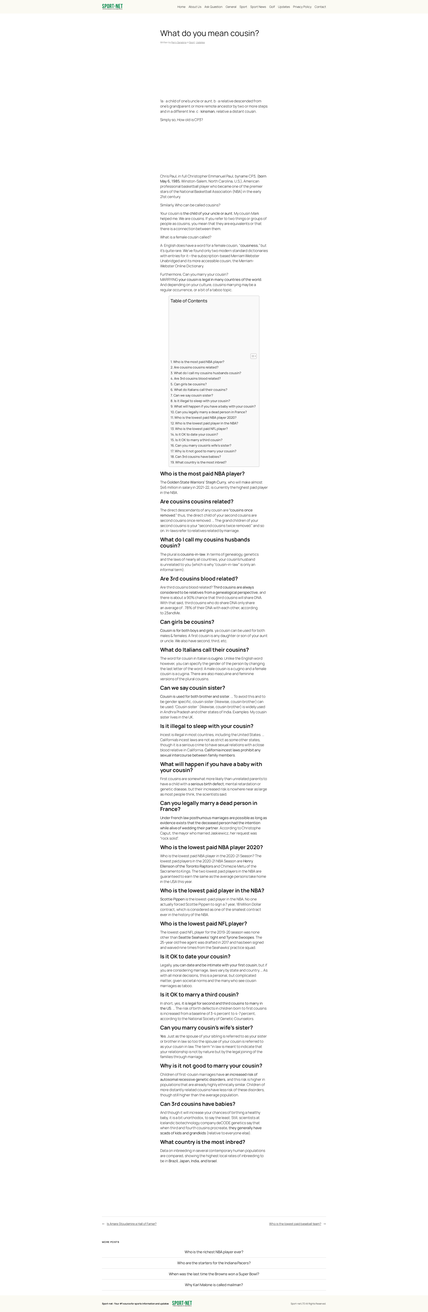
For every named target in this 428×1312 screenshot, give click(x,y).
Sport (192, 42)
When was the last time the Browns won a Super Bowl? (214, 1274)
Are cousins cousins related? (196, 367)
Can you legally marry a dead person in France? (211, 412)
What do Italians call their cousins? (200, 389)
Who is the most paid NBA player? (199, 361)
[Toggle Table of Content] (252, 356)
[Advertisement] (214, 72)
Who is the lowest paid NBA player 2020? (205, 417)
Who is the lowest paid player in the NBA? (206, 423)
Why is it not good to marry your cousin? (205, 451)
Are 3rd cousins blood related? (197, 378)
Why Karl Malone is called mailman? (214, 1285)
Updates (200, 42)
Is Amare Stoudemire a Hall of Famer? (131, 1224)
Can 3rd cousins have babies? (198, 456)
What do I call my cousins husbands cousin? (207, 373)
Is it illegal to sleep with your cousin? (202, 401)
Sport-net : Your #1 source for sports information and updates (135, 1303)
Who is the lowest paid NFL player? (201, 428)
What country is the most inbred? (201, 462)
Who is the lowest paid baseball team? (295, 1224)
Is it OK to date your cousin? (196, 434)
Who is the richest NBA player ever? (214, 1252)
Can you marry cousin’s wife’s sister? (203, 445)
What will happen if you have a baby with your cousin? (215, 406)
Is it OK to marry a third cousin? (199, 440)
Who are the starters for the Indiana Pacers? (214, 1263)
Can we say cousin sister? (193, 395)
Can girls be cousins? (190, 384)
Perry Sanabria (178, 42)
